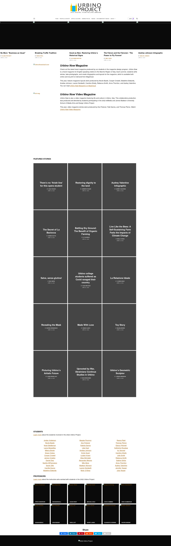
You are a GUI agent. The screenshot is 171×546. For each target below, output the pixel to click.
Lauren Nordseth (85, 468)
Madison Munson (85, 465)
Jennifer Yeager (86, 189)
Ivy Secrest (86, 237)
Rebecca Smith (121, 458)
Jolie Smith (121, 455)
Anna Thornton (121, 463)
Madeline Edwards (49, 470)
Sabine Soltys (52, 235)
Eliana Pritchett (121, 445)
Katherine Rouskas (121, 448)
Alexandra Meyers (42, 58)
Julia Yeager (52, 189)
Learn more (37, 435)
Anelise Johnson (110, 56)
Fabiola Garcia (85, 445)
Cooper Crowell (49, 455)
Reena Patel (5, 56)
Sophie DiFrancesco (52, 328)
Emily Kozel (74, 58)
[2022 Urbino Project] (85, 8)
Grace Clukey (86, 328)
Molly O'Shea (121, 238)
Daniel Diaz (50, 460)
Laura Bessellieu (52, 376)
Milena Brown (121, 328)
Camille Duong (50, 468)
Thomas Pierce (121, 443)
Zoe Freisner (85, 443)
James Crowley (49, 458)
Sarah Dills (143, 58)
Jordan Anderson (121, 376)
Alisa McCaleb (86, 285)
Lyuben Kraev (121, 281)
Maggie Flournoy (85, 440)
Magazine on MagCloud (83, 86)
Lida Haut (85, 448)
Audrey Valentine (121, 189)
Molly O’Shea (85, 470)
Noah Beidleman (86, 378)
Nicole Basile (50, 443)
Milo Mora (52, 281)
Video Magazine (70, 109)
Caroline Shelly (121, 453)
